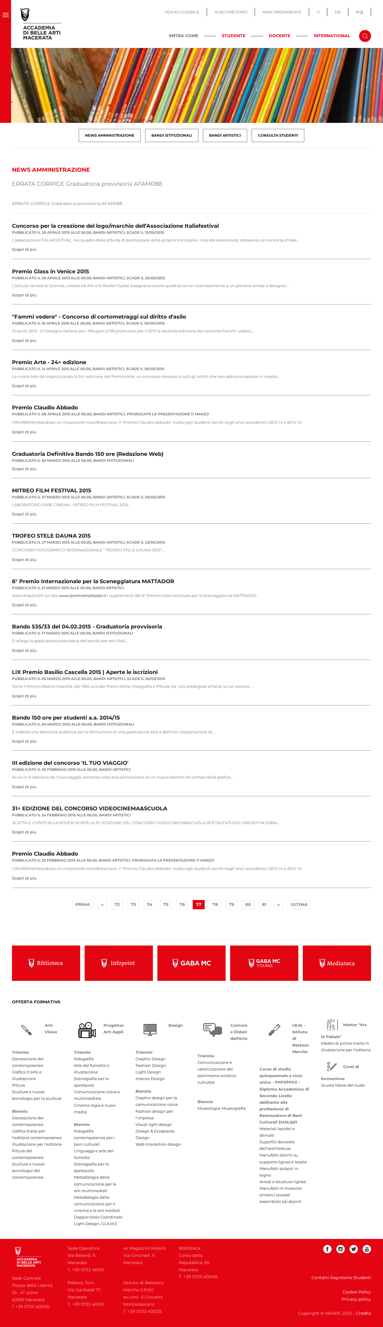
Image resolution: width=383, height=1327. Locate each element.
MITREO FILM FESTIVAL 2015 (51, 490)
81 (264, 904)
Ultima (299, 904)
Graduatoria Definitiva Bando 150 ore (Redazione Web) (87, 454)
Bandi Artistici (225, 135)
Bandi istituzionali (113, 460)
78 (215, 904)
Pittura (18, 1085)
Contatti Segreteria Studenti (341, 1277)
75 (165, 904)
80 (248, 904)
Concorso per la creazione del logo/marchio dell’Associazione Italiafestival (115, 226)
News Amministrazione (109, 135)
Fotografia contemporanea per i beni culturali (94, 1138)
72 (117, 904)
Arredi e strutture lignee (282, 1181)
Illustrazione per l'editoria (37, 1144)
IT (318, 12)
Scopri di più (24, 249)
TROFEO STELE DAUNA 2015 (51, 536)
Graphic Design (151, 1058)
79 (231, 904)
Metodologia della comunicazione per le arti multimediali (95, 1184)
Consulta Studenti (278, 135)
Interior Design (150, 1078)
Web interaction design (158, 1144)
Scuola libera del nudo (343, 1085)
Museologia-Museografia (221, 1108)
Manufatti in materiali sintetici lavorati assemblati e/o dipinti (280, 1195)
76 (182, 904)
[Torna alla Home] (41, 23)
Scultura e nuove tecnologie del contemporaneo (28, 1171)
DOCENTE (279, 35)
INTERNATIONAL (332, 35)
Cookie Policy (357, 1292)
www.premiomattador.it (82, 595)
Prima (82, 904)
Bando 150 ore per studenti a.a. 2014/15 (66, 717)
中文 (360, 12)
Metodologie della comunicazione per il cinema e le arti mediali (97, 1204)
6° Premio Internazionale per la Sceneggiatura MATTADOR (93, 581)
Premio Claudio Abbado (45, 407)
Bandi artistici (109, 232)
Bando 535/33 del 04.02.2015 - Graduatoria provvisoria (87, 626)
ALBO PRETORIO (231, 12)
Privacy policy (356, 1299)
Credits (363, 1313)
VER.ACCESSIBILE (182, 12)
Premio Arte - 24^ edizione (49, 362)
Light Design (148, 1072)
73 (133, 904)
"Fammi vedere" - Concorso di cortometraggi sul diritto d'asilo (99, 316)
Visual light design (154, 1124)
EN (338, 12)
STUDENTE (233, 35)
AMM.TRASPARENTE (282, 12)
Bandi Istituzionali (171, 135)
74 (149, 904)
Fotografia (84, 1058)
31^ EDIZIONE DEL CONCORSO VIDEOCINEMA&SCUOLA (89, 808)
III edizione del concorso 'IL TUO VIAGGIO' (70, 763)
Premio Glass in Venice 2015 (50, 271)
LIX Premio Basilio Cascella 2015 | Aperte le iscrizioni (85, 672)
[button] (5, 24)
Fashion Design (151, 1065)
